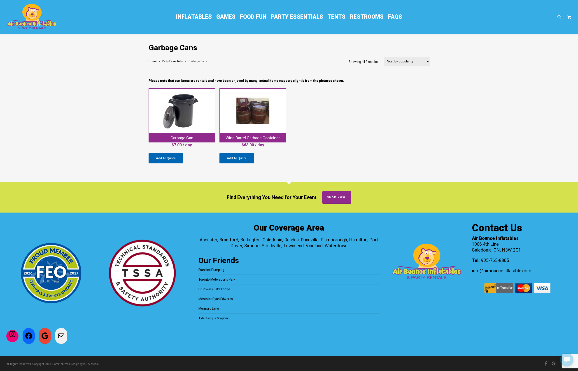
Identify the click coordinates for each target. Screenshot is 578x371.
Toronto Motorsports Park (216, 279)
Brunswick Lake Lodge (214, 289)
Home (152, 61)
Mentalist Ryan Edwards (215, 299)
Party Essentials (172, 61)
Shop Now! (337, 197)
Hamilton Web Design (65, 364)
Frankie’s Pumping (211, 270)
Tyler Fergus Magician (214, 318)
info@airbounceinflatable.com (501, 270)
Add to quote (166, 158)
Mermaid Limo (208, 308)
